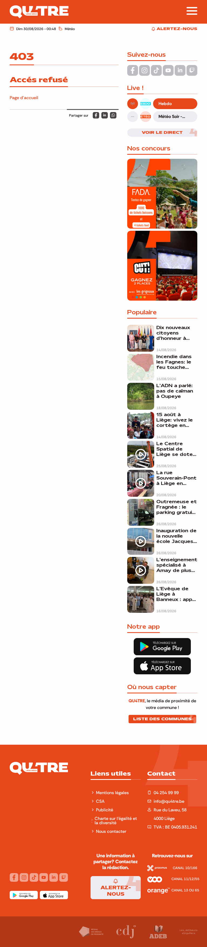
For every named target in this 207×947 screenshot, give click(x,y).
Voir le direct (162, 132)
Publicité (104, 809)
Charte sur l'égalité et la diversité (116, 820)
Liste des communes (162, 719)
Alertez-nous (116, 891)
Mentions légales (113, 792)
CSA (100, 801)
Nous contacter (111, 831)
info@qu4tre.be (169, 801)
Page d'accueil (24, 97)
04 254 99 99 (166, 792)
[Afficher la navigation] (192, 11)
